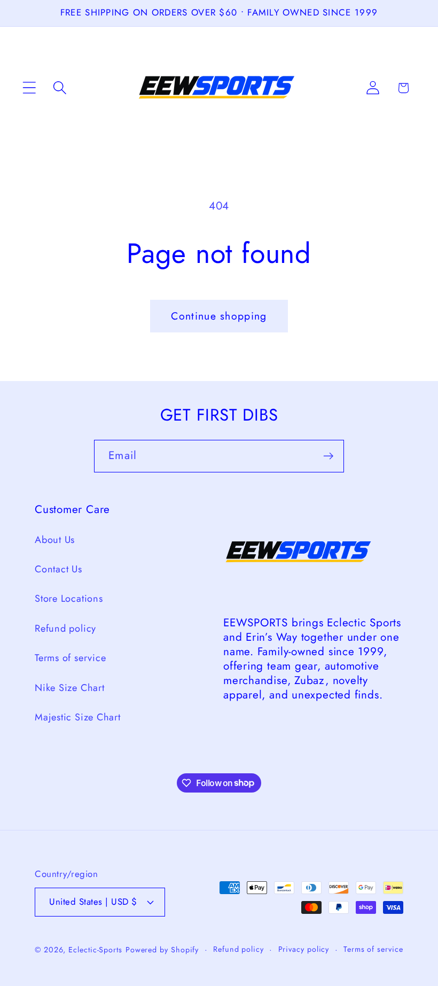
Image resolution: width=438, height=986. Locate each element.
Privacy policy (304, 949)
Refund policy (65, 628)
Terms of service (70, 658)
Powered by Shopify (162, 949)
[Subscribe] (328, 456)
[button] (29, 88)
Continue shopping (219, 315)
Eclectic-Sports (95, 949)
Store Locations (69, 598)
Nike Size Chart (70, 688)
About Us (55, 540)
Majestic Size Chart (78, 717)
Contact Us (58, 569)
